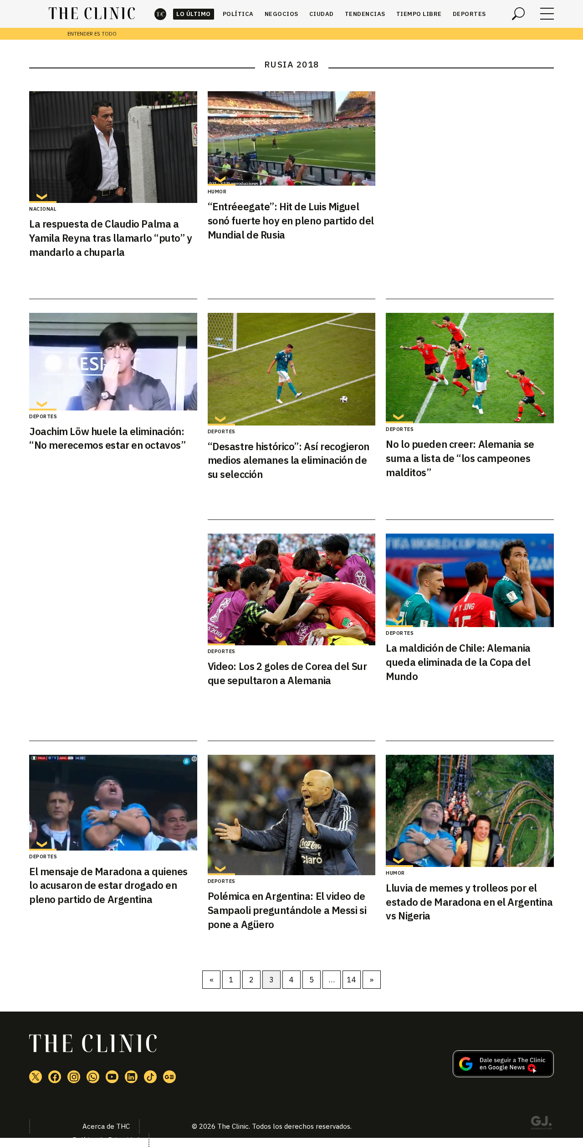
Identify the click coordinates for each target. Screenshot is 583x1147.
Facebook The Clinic (54, 1076)
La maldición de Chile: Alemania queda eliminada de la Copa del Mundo (458, 662)
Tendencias (365, 14)
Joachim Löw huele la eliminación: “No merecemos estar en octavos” (107, 438)
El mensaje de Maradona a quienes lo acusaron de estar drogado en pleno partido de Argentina (108, 885)
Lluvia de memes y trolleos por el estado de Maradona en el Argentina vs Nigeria (469, 902)
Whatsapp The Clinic (93, 1076)
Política (238, 14)
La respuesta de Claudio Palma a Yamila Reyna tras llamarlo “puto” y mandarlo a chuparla (110, 238)
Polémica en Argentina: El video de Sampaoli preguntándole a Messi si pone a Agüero (287, 910)
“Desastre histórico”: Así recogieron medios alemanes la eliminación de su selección (288, 460)
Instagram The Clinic (73, 1076)
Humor (217, 191)
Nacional (42, 209)
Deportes (469, 14)
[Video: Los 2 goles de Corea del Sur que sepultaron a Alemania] (292, 589)
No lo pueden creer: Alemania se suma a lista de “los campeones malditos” (460, 458)
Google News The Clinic (169, 1076)
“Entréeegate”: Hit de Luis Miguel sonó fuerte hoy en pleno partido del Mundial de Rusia (291, 220)
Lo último (193, 14)
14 (351, 979)
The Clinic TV (112, 1076)
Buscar (518, 13)
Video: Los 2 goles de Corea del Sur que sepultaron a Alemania (287, 673)
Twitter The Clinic (35, 1076)
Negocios (281, 14)
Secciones (547, 14)
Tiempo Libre (419, 14)
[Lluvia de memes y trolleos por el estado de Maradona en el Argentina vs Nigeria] (470, 811)
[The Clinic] (92, 13)
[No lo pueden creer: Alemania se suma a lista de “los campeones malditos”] (470, 368)
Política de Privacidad (105, 1140)
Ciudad (321, 14)
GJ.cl (541, 1124)
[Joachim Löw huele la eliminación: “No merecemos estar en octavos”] (113, 361)
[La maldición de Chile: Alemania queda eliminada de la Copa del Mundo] (470, 580)
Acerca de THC (106, 1126)
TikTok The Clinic (150, 1076)
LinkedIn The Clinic (131, 1076)
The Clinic (160, 14)
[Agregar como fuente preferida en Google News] (503, 1074)
